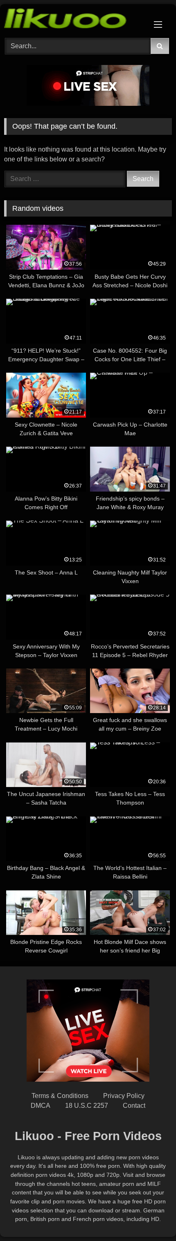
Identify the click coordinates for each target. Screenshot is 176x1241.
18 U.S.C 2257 (86, 1105)
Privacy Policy (123, 1095)
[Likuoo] (72, 19)
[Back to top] (151, 1217)
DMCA (40, 1105)
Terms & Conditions (60, 1095)
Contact (134, 1105)
